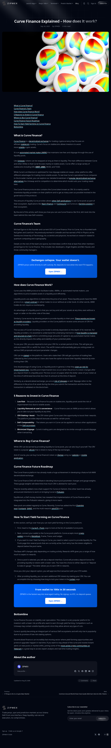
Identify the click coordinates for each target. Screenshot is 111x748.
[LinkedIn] (86, 671)
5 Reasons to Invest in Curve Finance (29, 114)
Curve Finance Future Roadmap (27, 121)
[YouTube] (89, 671)
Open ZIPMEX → (55, 271)
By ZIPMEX (56, 26)
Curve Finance (19, 141)
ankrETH (55, 508)
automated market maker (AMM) (33, 152)
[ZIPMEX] (9, 3)
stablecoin (25, 144)
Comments (84, 681)
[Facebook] (82, 671)
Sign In (93, 3)
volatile (22, 147)
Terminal (54, 3)
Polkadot (60, 492)
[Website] (75, 671)
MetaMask (36, 536)
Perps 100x (43, 3)
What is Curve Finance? (23, 105)
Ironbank (22, 508)
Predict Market (66, 3)
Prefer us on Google (15, 731)
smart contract (31, 302)
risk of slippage (60, 381)
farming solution (86, 204)
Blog (77, 3)
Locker (72, 579)
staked (26, 355)
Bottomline (18, 127)
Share (94, 681)
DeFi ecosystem (28, 425)
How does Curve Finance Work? (27, 111)
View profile (21, 671)
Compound (61, 204)
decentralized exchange (38, 141)
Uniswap (21, 161)
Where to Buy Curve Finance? (26, 118)
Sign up (4, 731)
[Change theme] (84, 3)
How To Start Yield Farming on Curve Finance (32, 124)
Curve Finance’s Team (22, 108)
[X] (79, 671)
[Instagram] (93, 671)
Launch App (30, 3)
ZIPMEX (4, 734)
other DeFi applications (61, 201)
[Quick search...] (88, 3)
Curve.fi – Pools (37, 528)
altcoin (32, 450)
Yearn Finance (47, 204)
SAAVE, (29, 508)
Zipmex (60, 455)
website (75, 455)
